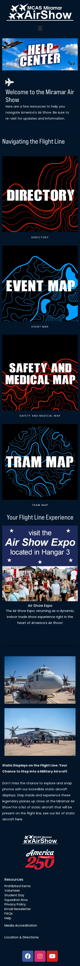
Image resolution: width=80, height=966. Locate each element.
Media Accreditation (20, 925)
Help (7, 918)
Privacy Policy (15, 904)
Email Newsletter (17, 909)
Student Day (14, 895)
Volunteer (12, 890)
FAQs (8, 913)
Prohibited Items (17, 886)
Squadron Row (16, 899)
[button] (40, 28)
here (18, 819)
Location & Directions (21, 937)
